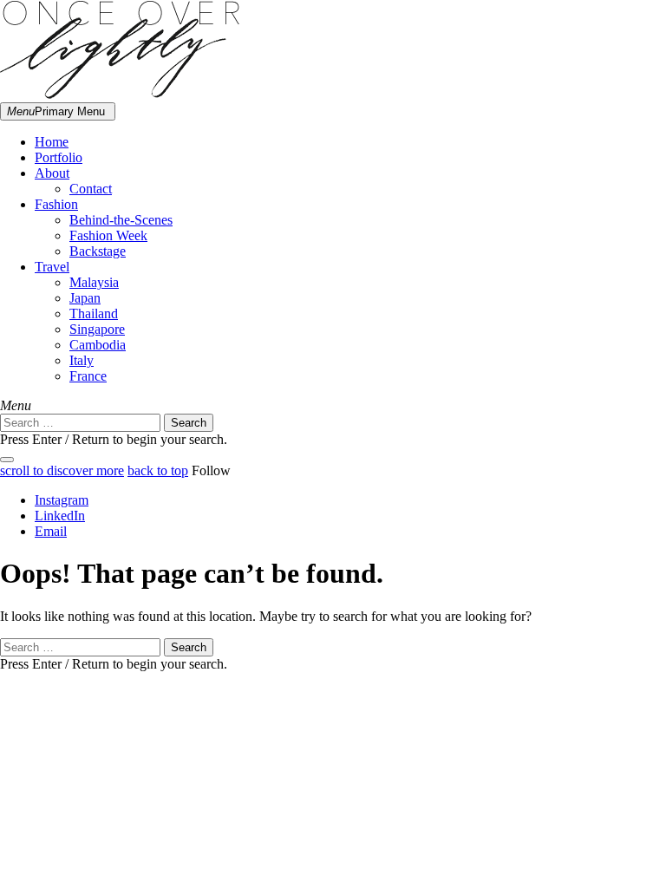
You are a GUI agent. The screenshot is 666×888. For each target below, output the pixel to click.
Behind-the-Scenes (121, 219)
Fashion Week (108, 235)
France (88, 376)
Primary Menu (56, 111)
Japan (85, 298)
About (52, 173)
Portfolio (58, 157)
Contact (90, 188)
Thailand (93, 313)
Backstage (97, 251)
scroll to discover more (62, 470)
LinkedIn (60, 515)
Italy (81, 360)
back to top (157, 470)
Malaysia (94, 282)
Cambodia (97, 344)
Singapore (97, 329)
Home (52, 141)
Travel (52, 266)
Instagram (61, 500)
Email (51, 531)
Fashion (56, 204)
